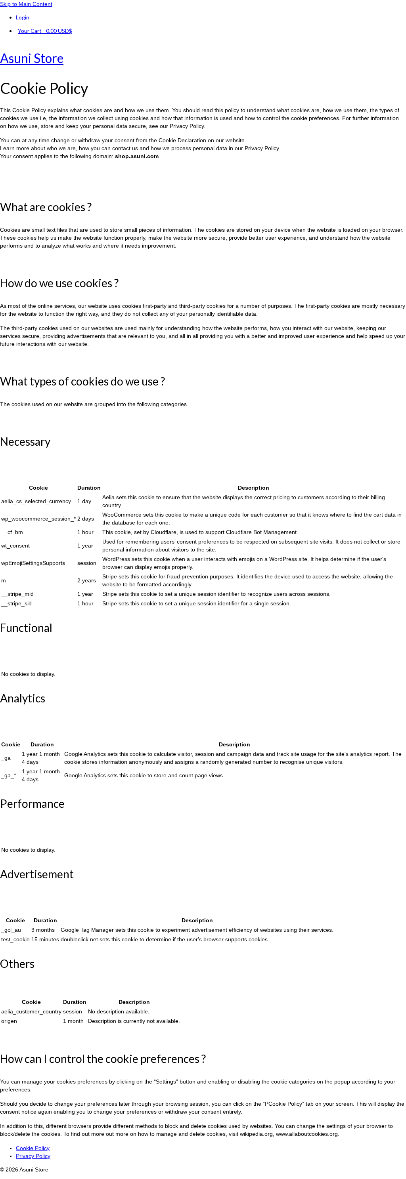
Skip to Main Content (26, 4)
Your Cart (45, 30)
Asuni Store (31, 58)
